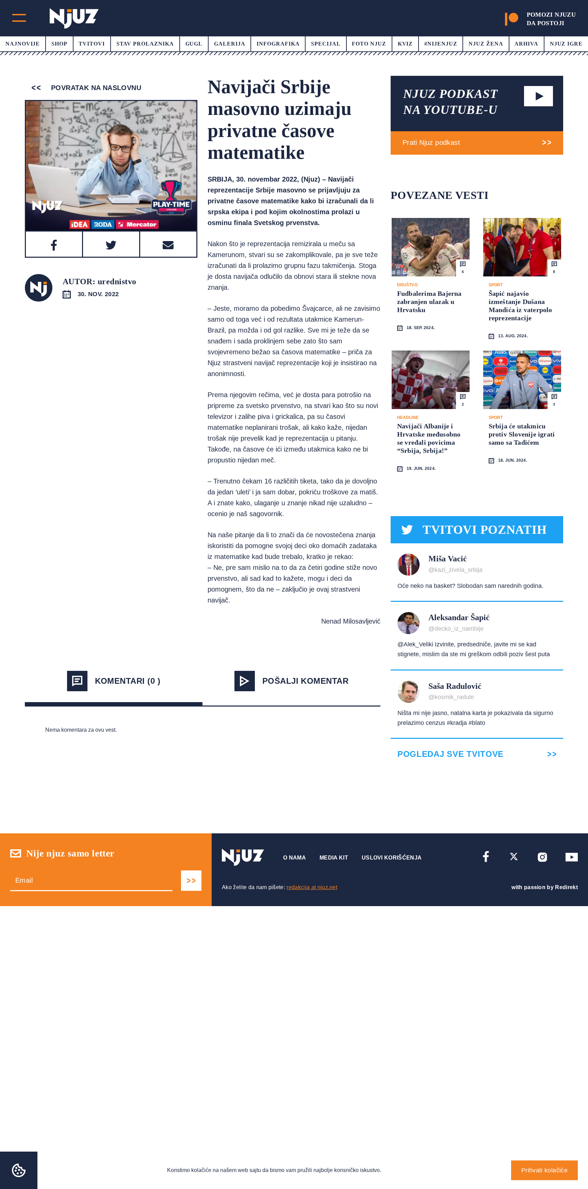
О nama (294, 858)
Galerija (229, 44)
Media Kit (334, 858)
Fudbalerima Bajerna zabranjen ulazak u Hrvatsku (429, 301)
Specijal (326, 44)
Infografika (278, 44)
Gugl (194, 44)
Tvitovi (92, 44)
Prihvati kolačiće (544, 1170)
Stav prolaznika (145, 44)
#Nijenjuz (440, 44)
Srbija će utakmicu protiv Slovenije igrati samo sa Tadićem (522, 434)
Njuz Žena (486, 44)
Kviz (405, 44)
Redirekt (566, 887)
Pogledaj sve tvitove (450, 754)
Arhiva (526, 44)
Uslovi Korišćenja (392, 858)
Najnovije (22, 44)
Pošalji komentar (305, 680)
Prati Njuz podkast (431, 142)
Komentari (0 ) (128, 680)
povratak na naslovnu (95, 87)
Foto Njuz (369, 44)
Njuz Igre (566, 44)
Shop (59, 44)
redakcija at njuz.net (312, 887)
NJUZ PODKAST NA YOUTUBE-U (450, 102)
